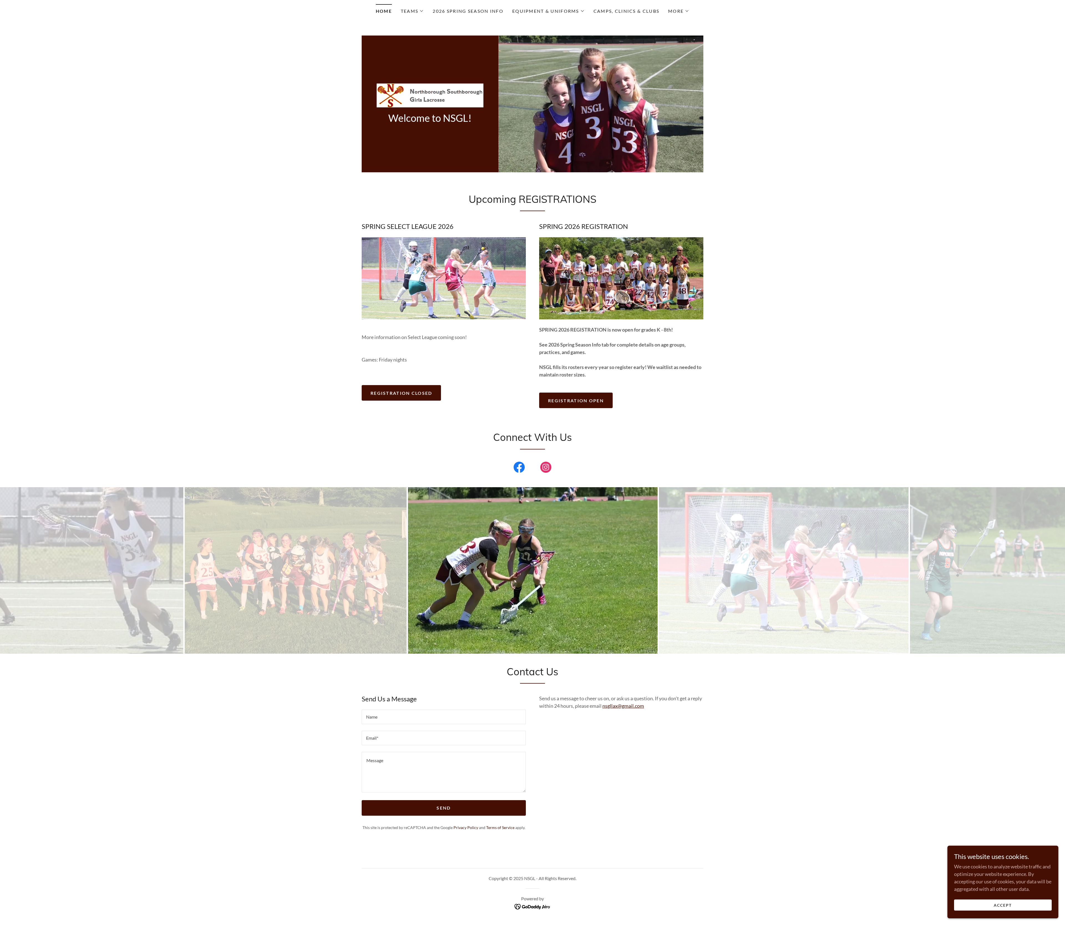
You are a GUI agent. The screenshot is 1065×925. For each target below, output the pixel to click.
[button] (412, 11)
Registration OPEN (576, 400)
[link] (430, 95)
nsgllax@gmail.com (623, 706)
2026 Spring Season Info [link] (468, 11)
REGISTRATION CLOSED (401, 393)
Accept (1003, 905)
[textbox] (444, 717)
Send (444, 807)
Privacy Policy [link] (465, 827)
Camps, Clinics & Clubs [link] (626, 11)
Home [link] (384, 11)
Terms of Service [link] (500, 827)
